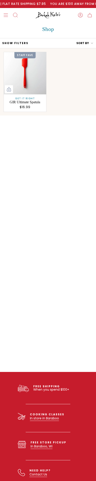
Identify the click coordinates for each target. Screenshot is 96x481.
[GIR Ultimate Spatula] (25, 73)
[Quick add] (9, 89)
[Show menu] (5, 15)
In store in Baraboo (44, 418)
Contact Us (38, 474)
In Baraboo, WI (41, 446)
